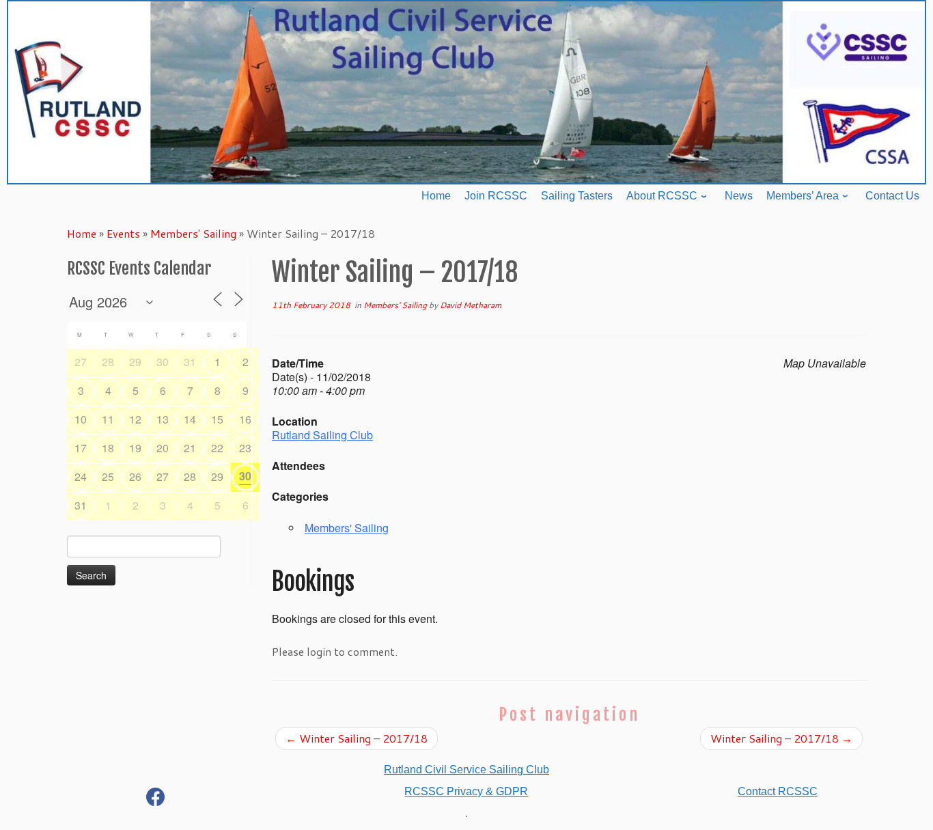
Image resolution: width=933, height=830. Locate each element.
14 (190, 419)
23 (245, 448)
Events (123, 233)
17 (80, 448)
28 (108, 362)
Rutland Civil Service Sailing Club (466, 769)
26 (135, 476)
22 (217, 448)
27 (80, 362)
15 (217, 419)
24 (80, 476)
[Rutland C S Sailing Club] (155, 799)
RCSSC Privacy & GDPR (466, 791)
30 (162, 362)
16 (245, 419)
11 (108, 419)
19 (135, 448)
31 (190, 362)
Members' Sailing (193, 233)
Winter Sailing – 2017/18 (357, 738)
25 (108, 476)
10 (80, 419)
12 (135, 419)
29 (135, 362)
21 (190, 448)
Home (81, 233)
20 (162, 448)
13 (162, 419)
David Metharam (470, 305)
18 (108, 448)
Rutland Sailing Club (322, 435)
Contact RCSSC (778, 791)
